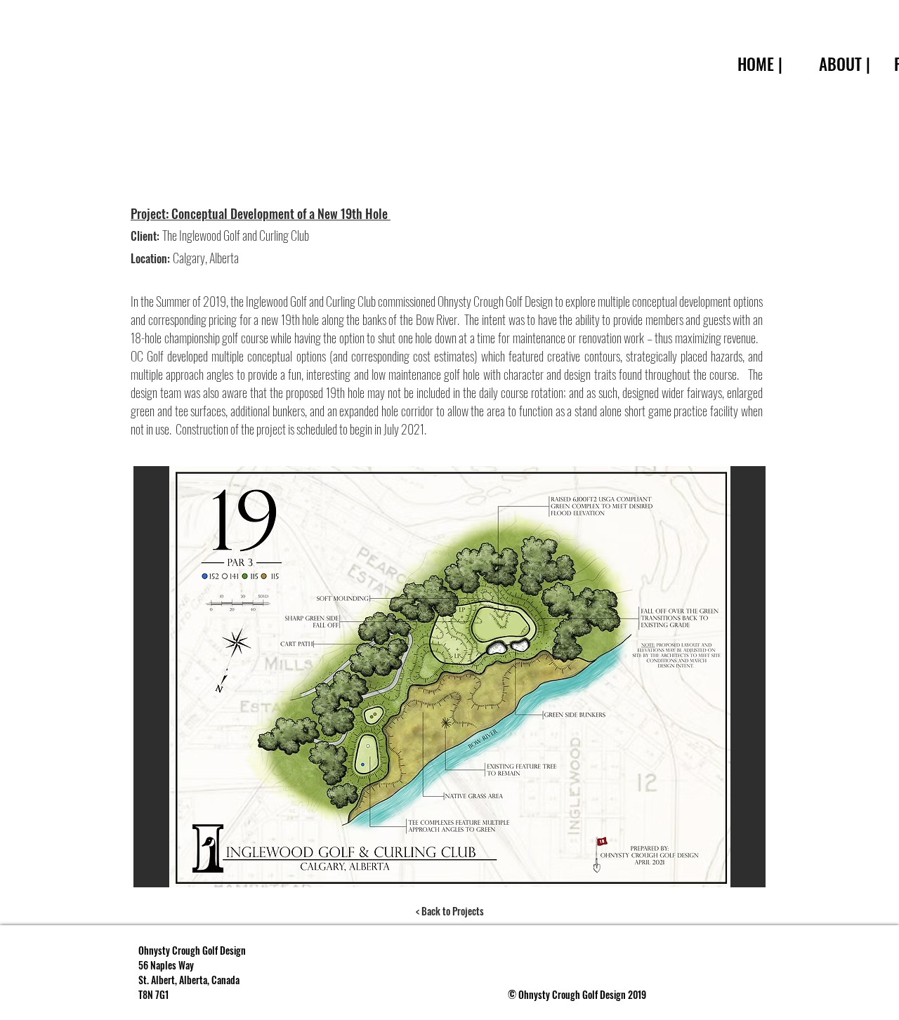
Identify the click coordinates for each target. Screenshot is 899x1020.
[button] (449, 676)
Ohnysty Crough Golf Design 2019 (582, 994)
